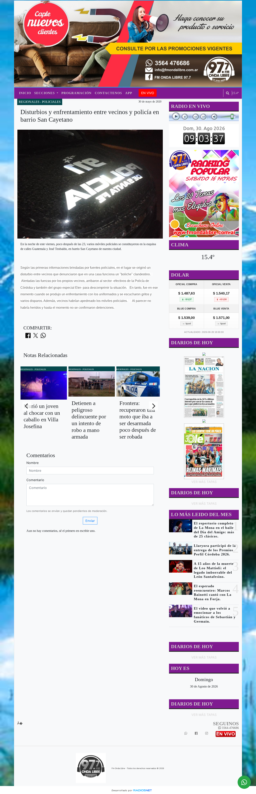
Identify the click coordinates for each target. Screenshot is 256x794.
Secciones (45, 93)
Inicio (25, 93)
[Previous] (26, 406)
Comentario (35, 480)
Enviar (90, 521)
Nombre (32, 463)
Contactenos (108, 93)
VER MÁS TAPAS (203, 482)
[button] (227, 93)
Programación (76, 93)
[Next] (153, 406)
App (128, 93)
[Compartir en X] (36, 337)
